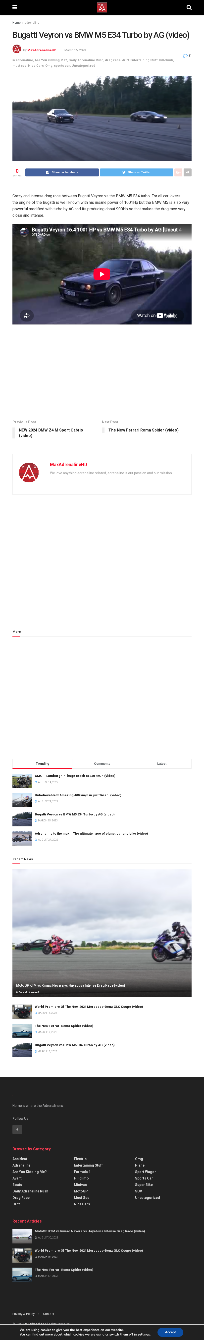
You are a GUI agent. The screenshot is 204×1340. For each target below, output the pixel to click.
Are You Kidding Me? (51, 60)
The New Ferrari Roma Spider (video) (64, 1026)
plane (140, 1165)
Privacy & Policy (23, 1314)
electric (80, 1159)
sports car (62, 65)
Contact (48, 1314)
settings (144, 1334)
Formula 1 (82, 1172)
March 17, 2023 (47, 1032)
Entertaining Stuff (144, 60)
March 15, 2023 (75, 50)
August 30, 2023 (28, 991)
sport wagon (145, 1172)
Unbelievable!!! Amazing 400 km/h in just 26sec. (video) (78, 795)
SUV (138, 1191)
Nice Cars (36, 65)
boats (17, 1185)
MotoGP (81, 1191)
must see (19, 65)
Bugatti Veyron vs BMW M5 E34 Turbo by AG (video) (75, 814)
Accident (19, 1159)
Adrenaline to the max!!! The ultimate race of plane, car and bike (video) (91, 833)
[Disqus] (102, 564)
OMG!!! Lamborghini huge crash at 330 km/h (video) (75, 776)
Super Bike (144, 1185)
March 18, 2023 (47, 1013)
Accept (170, 1332)
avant (17, 1178)
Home (16, 22)
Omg (48, 65)
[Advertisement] (102, 372)
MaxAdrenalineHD (41, 50)
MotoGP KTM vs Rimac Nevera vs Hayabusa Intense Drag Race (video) (70, 985)
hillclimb (166, 60)
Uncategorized (83, 65)
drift (125, 60)
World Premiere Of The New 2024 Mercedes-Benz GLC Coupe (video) (89, 1007)
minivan (80, 1185)
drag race (113, 60)
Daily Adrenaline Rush (86, 60)
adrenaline (32, 22)
